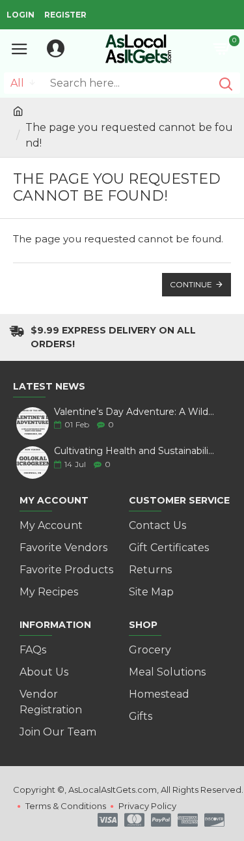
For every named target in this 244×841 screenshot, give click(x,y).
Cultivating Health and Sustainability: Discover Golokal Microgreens (135, 451)
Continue (191, 284)
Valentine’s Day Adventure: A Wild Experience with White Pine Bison (135, 412)
